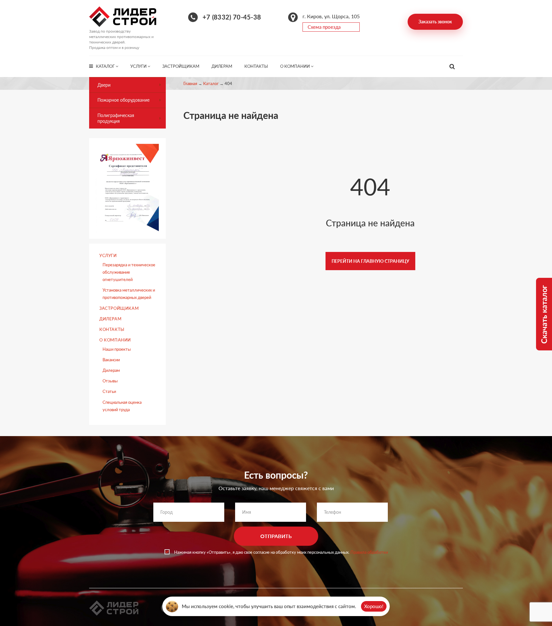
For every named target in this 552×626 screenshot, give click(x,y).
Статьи (109, 391)
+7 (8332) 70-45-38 (232, 17)
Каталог (106, 66)
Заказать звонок (435, 21)
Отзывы (110, 380)
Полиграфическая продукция (115, 118)
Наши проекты (117, 349)
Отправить (276, 536)
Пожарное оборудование (123, 100)
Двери (104, 85)
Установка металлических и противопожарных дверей (129, 293)
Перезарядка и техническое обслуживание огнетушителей (129, 272)
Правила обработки (369, 552)
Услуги (139, 66)
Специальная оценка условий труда (122, 406)
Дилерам (221, 66)
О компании (295, 66)
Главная (190, 83)
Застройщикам (180, 66)
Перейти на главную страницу (370, 261)
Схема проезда (324, 27)
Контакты (256, 66)
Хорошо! (373, 606)
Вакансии (111, 359)
